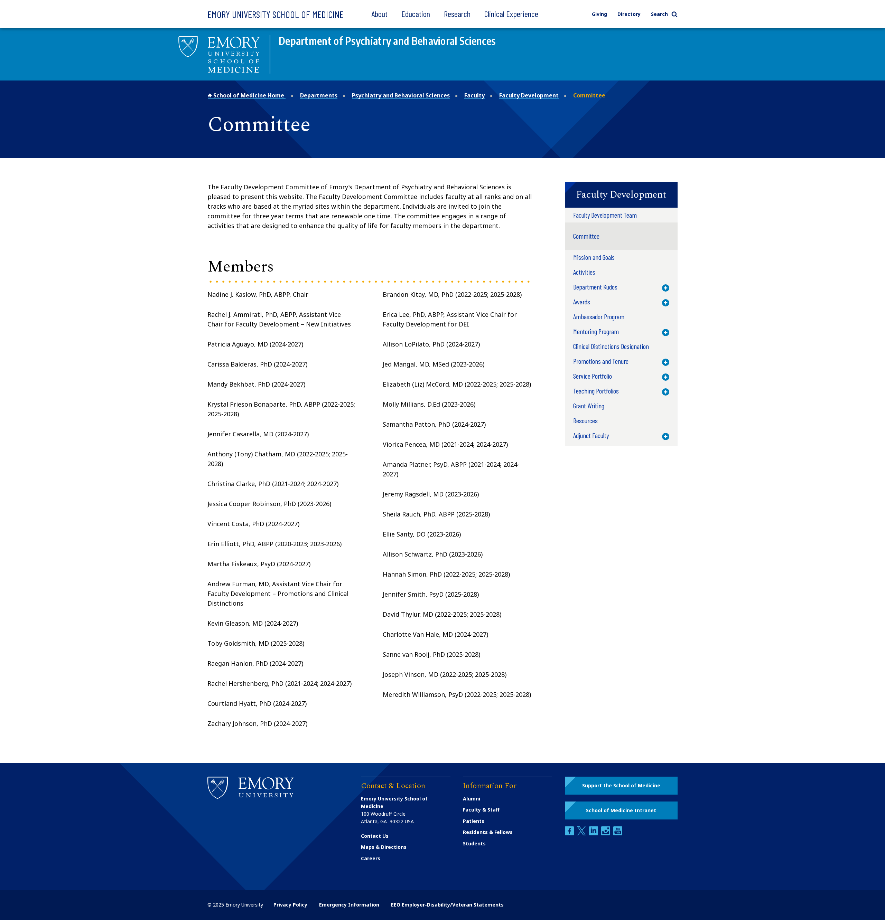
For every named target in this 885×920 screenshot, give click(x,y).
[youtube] (617, 833)
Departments (318, 95)
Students (474, 843)
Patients (473, 821)
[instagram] (606, 833)
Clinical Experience (511, 14)
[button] (621, 195)
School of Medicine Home (249, 95)
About (379, 14)
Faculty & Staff (481, 809)
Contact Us (375, 836)
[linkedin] (594, 833)
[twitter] (582, 833)
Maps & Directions (384, 847)
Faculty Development (529, 95)
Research (457, 14)
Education (415, 14)
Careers (370, 858)
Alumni (471, 798)
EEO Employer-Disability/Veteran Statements (447, 904)
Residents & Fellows (488, 832)
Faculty (474, 95)
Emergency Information (349, 904)
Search (659, 14)
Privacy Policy (290, 904)
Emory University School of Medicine (275, 14)
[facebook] (570, 833)
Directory (629, 14)
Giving (599, 14)
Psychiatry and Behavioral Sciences (401, 95)
